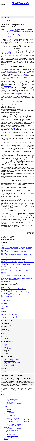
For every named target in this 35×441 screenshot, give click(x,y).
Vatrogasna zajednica (12, 128)
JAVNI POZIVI (5, 306)
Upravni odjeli (7, 348)
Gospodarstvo (10, 412)
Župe (8, 433)
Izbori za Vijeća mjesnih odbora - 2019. (20, 419)
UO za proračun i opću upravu (15, 424)
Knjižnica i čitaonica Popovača (15, 35)
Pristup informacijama (9, 361)
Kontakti (6, 353)
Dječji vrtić (10, 33)
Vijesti (5, 344)
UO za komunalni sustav (13, 425)
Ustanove (6, 102)
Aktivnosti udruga (11, 36)
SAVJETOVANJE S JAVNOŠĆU (10, 317)
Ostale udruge (10, 437)
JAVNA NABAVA (6, 300)
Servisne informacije (9, 364)
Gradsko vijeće (11, 32)
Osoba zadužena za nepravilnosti (12, 362)
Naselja (9, 411)
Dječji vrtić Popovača (12, 430)
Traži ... (3, 371)
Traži (22, 371)
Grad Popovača (20, 3)
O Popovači (7, 43)
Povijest (9, 408)
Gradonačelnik (11, 415)
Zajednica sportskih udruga (14, 434)
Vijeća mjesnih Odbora (13, 418)
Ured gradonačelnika (12, 30)
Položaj (9, 409)
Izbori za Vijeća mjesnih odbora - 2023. (20, 421)
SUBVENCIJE (5, 311)
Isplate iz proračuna (9, 365)
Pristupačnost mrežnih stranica (11, 359)
